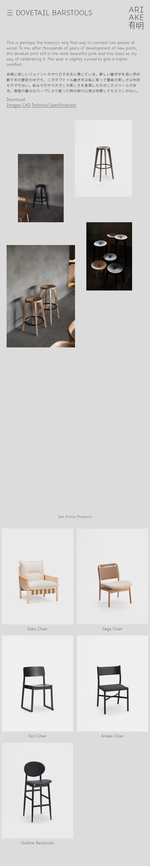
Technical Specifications (54, 105)
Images (14, 105)
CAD (26, 105)
